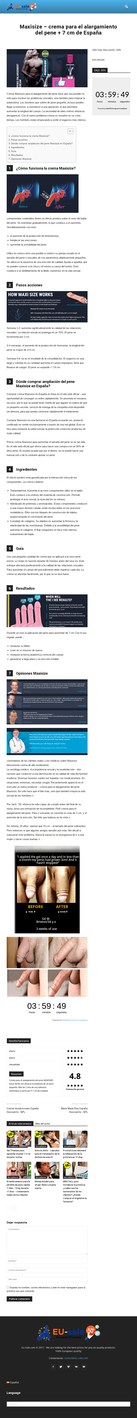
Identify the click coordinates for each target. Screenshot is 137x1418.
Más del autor (42, 1123)
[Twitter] (60, 1367)
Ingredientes (17, 147)
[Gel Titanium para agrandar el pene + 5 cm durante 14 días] (19, 1139)
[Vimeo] (68, 1367)
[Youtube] (84, 1367)
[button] (126, 7)
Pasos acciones (19, 140)
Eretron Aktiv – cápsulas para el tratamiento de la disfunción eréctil (47, 1153)
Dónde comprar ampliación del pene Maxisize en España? (42, 143)
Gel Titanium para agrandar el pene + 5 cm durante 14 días (18, 1153)
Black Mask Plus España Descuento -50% (74, 1110)
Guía (13, 151)
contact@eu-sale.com (76, 1358)
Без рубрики (13, 1146)
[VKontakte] (76, 1367)
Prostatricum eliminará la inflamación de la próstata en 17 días (74, 1153)
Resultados (17, 155)
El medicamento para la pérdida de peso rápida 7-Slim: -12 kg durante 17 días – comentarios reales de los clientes (18, 1188)
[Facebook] (53, 1367)
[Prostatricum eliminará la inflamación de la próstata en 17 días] (75, 1139)
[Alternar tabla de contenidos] (69, 131)
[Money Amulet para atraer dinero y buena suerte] (47, 1170)
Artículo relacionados (20, 1123)
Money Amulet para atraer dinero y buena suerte (45, 1184)
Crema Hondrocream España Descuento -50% (23, 1110)
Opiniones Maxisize (21, 159)
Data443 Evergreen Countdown (75, 1020)
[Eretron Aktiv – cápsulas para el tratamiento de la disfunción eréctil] (47, 1139)
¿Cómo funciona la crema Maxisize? (30, 136)
